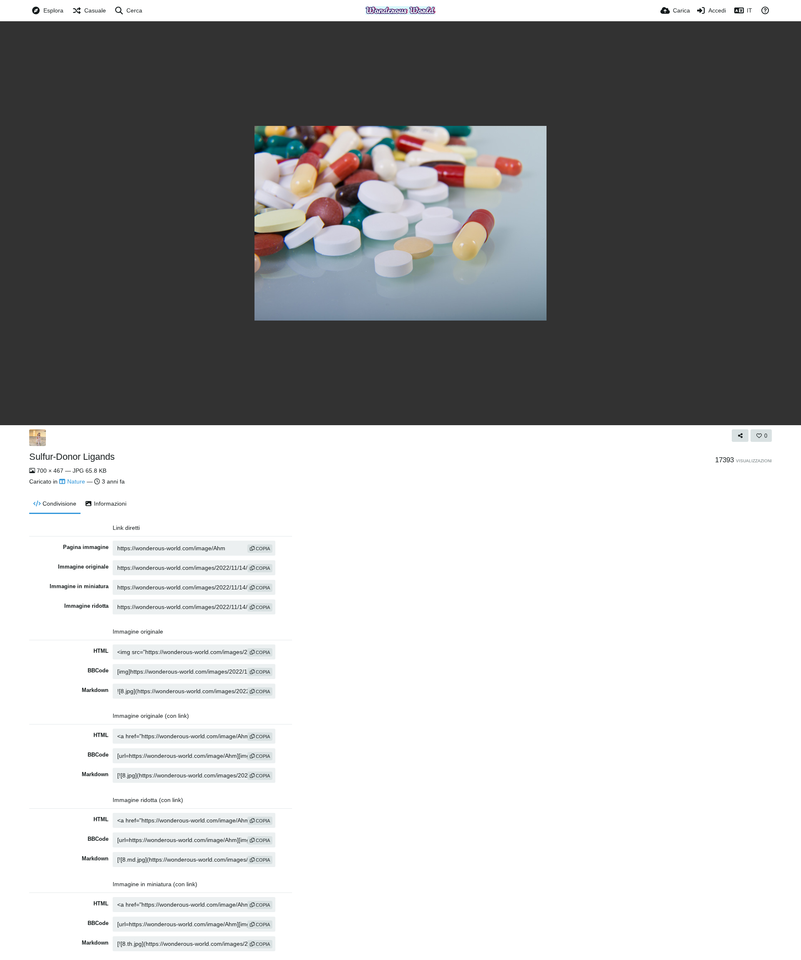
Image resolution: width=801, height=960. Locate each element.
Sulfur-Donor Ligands (72, 456)
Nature (76, 481)
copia (262, 548)
